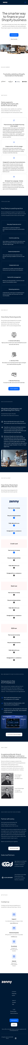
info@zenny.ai (14, 936)
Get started (14, 35)
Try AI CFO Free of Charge (14, 734)
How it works (14, 39)
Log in (14, 1024)
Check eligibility (14, 388)
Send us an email (14, 848)
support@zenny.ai (14, 923)
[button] (25, 2)
